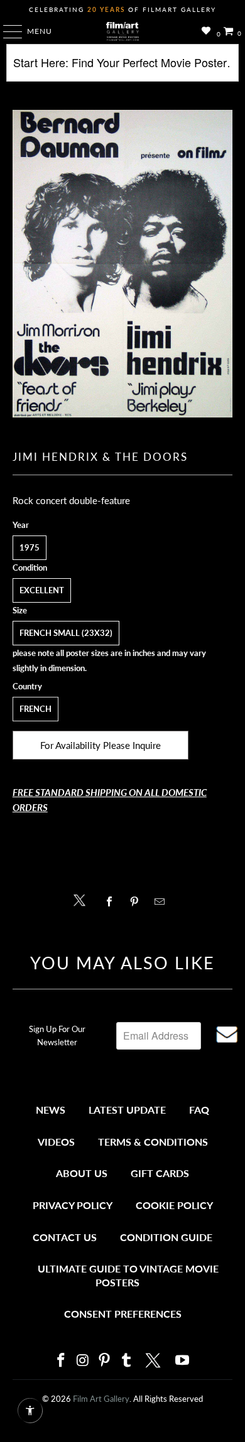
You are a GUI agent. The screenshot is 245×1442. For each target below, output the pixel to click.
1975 (29, 547)
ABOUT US (81, 1173)
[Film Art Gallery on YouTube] (182, 1360)
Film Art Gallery (101, 1399)
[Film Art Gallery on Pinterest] (104, 1360)
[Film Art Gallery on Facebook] (61, 1360)
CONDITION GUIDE (166, 1237)
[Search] (122, 67)
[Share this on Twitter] (82, 899)
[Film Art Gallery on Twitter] (154, 1360)
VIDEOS (56, 1142)
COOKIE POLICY (174, 1205)
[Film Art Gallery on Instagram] (83, 1360)
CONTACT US (65, 1237)
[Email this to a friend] (163, 901)
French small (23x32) (65, 633)
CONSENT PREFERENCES (123, 1314)
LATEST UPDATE (127, 1110)
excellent (41, 590)
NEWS (50, 1110)
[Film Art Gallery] (123, 31)
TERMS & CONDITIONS (153, 1142)
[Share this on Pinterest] (137, 901)
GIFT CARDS (160, 1173)
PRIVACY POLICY (72, 1205)
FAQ (199, 1110)
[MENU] (6, 31)
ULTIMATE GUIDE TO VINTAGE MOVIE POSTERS (128, 1275)
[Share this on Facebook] (112, 901)
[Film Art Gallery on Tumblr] (126, 1360)
